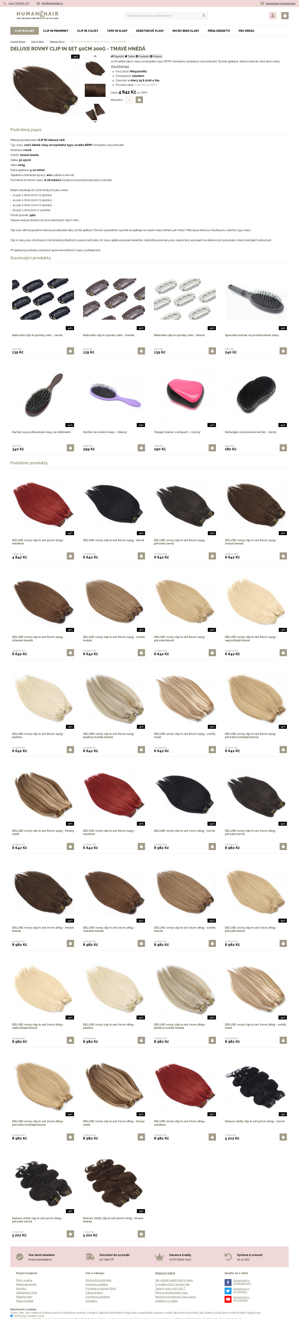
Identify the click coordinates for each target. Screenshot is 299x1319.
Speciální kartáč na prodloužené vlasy (252, 335)
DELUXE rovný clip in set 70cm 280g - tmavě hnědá (43, 929)
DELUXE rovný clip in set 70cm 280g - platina (109, 1026)
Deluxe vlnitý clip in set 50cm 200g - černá (254, 1121)
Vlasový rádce (165, 1273)
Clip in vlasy (37, 41)
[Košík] (285, 15)
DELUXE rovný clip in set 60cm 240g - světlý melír (184, 735)
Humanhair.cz (37, 12)
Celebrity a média (166, 1301)
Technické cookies (25, 1316)
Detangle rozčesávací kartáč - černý (250, 432)
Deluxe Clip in (57, 41)
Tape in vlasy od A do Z (170, 1288)
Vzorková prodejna (97, 1296)
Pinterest (157, 56)
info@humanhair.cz (52, 3)
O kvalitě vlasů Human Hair (172, 1284)
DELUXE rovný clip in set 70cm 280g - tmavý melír (114, 1123)
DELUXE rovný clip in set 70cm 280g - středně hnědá (109, 929)
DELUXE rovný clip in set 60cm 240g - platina (38, 735)
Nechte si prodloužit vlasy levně (175, 1296)
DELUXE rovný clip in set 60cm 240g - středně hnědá (38, 638)
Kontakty (91, 1301)
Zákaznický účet (26, 1292)
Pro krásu (246, 30)
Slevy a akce (24, 1280)
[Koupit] (70, 350)
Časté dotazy (94, 1292)
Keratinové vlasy (150, 30)
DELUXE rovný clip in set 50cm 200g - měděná (38, 542)
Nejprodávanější (26, 1284)
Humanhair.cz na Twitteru (241, 1290)
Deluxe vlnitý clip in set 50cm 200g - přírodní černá (37, 1220)
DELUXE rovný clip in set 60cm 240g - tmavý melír (43, 832)
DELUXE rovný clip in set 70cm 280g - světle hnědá (185, 929)
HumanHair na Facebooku (281, 3)
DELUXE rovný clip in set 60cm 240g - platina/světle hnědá (109, 735)
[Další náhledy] (95, 56)
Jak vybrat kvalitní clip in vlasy (174, 1280)
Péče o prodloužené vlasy (171, 1292)
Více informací (120, 66)
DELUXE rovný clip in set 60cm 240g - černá (113, 540)
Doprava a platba (96, 1284)
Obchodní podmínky (98, 1280)
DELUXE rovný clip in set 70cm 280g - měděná (180, 1123)
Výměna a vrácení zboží (100, 1288)
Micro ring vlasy (186, 30)
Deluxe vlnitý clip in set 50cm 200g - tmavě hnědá (113, 1220)
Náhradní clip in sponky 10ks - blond (179, 335)
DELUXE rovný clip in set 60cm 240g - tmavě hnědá (251, 542)
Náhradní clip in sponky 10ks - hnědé (108, 335)
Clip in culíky (87, 30)
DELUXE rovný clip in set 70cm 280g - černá (184, 830)
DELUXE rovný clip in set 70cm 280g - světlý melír (255, 1026)
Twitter (130, 56)
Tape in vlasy (117, 30)
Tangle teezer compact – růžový (177, 432)
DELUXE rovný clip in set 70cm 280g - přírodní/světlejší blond (38, 1123)
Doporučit (118, 56)
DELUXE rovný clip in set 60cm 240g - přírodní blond (180, 638)
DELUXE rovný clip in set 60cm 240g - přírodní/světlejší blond (251, 735)
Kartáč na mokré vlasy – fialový (105, 432)
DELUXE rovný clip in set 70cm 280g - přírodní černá (251, 832)
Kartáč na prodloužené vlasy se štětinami (41, 432)
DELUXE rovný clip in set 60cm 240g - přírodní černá (180, 542)
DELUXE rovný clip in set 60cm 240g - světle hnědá (114, 638)
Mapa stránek (24, 1301)
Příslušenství (219, 30)
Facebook (143, 56)
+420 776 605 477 (18, 3)
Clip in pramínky (55, 30)
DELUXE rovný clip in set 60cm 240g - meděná (109, 832)
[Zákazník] (272, 15)
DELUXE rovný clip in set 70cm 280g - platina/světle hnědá (180, 1026)
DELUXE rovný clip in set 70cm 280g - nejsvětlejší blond (38, 1026)
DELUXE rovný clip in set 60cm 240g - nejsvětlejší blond (251, 638)
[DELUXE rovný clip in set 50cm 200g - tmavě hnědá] (95, 68)
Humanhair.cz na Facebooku (242, 1282)
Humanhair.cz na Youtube (241, 1299)
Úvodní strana (17, 41)
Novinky (21, 1288)
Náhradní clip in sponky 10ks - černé (37, 335)
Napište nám (24, 1296)
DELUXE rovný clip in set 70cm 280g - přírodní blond (251, 929)
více (40, 1316)
